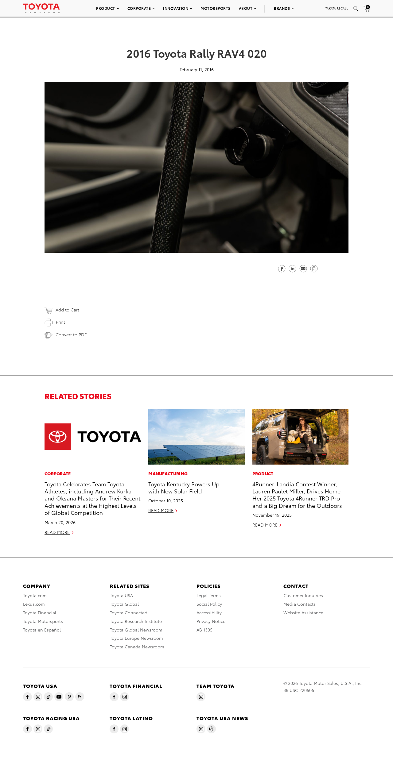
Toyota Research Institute (136, 621)
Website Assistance (303, 612)
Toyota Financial (39, 612)
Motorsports (215, 8)
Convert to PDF (71, 334)
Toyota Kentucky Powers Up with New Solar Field (184, 487)
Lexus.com (34, 604)
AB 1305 (204, 630)
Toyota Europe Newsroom (136, 638)
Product (105, 8)
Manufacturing (168, 473)
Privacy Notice (210, 621)
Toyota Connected (128, 612)
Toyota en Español (42, 630)
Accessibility (209, 612)
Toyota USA (121, 595)
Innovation (175, 8)
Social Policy (209, 604)
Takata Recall (336, 8)
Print (60, 322)
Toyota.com (35, 595)
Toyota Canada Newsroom (137, 646)
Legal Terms (208, 595)
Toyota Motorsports (43, 621)
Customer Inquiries (303, 595)
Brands (282, 8)
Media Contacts (299, 604)
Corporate (139, 8)
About (246, 8)
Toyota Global (124, 604)
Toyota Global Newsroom (136, 630)
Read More (57, 532)
